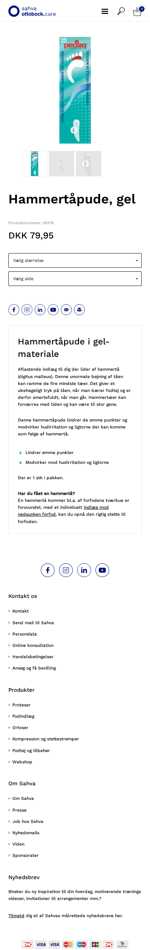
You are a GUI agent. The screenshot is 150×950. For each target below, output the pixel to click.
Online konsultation (33, 645)
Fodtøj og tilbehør (31, 750)
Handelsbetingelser (33, 656)
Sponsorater (25, 855)
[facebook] (13, 309)
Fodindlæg (23, 716)
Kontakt (20, 611)
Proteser (21, 704)
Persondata (24, 634)
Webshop (22, 761)
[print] (79, 309)
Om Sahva (23, 798)
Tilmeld (16, 915)
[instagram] (26, 309)
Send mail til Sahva (33, 622)
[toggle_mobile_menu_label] (109, 7)
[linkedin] (40, 309)
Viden (18, 844)
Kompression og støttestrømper (45, 738)
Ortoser (20, 727)
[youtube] (53, 309)
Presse (19, 810)
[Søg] (125, 7)
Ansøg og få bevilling (34, 668)
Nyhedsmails (25, 832)
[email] (66, 309)
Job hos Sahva (27, 821)
